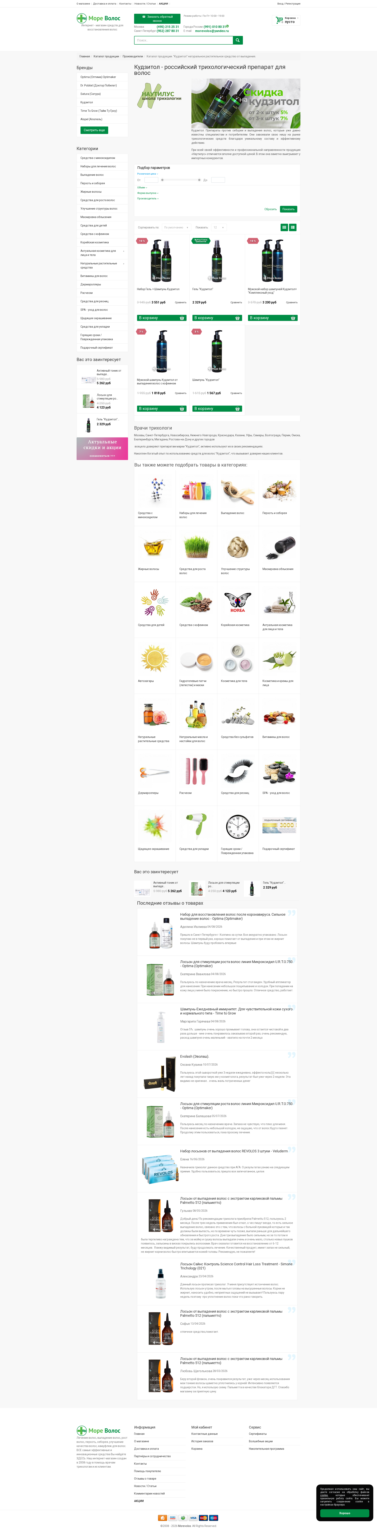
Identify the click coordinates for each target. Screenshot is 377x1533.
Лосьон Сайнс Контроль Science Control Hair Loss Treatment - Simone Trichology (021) (236, 1266)
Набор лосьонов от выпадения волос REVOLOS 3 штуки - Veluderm (234, 1151)
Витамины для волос (276, 737)
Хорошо (344, 1513)
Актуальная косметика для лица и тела (98, 253)
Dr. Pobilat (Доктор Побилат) (99, 85)
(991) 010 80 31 (215, 27)
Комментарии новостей (149, 1493)
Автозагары (146, 681)
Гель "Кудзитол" (202, 289)
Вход (280, 3)
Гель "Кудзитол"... (274, 882)
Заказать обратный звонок (160, 18)
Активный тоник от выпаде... (165, 884)
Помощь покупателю (147, 1471)
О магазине (83, 3)
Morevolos (184, 1526)
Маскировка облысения (278, 569)
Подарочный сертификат (279, 848)
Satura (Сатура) (91, 93)
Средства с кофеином (193, 625)
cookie (324, 1495)
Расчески (185, 792)
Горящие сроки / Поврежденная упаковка (97, 337)
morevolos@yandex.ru (212, 31)
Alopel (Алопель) (91, 119)
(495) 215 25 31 (168, 27)
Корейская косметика (235, 625)
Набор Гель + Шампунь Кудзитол (158, 289)
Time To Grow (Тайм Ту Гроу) (99, 110)
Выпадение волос (232, 513)
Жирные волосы (148, 569)
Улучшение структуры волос (99, 208)
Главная (85, 56)
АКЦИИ (163, 3)
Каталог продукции (106, 56)
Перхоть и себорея (275, 513)
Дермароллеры (148, 792)
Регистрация (292, 3)
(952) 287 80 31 (168, 31)
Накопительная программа (266, 1448)
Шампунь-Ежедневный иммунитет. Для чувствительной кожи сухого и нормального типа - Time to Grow (236, 1011)
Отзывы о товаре (145, 1478)
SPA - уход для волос (276, 792)
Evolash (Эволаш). (194, 1056)
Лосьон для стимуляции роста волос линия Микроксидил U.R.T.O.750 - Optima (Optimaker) (236, 964)
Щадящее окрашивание (153, 848)
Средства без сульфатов (237, 737)
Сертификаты (258, 1433)
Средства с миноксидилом (98, 157)
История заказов (202, 1441)
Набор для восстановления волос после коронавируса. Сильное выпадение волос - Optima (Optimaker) (232, 916)
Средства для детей (151, 625)
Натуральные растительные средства (99, 265)
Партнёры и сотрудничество (152, 1456)
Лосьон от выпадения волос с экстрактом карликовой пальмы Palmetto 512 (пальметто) (231, 1200)
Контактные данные (204, 1433)
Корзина (290, 17)
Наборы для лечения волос (98, 166)
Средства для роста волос (98, 200)
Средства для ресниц (235, 792)
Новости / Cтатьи (145, 3)
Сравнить (181, 302)
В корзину (148, 317)
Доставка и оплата (104, 3)
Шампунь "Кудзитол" (206, 379)
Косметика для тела (234, 681)
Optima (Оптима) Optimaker (98, 77)
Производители (133, 56)
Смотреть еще (94, 130)
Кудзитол (87, 102)
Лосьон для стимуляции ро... (224, 884)
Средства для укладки (194, 848)
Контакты (125, 3)
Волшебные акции (261, 1441)
